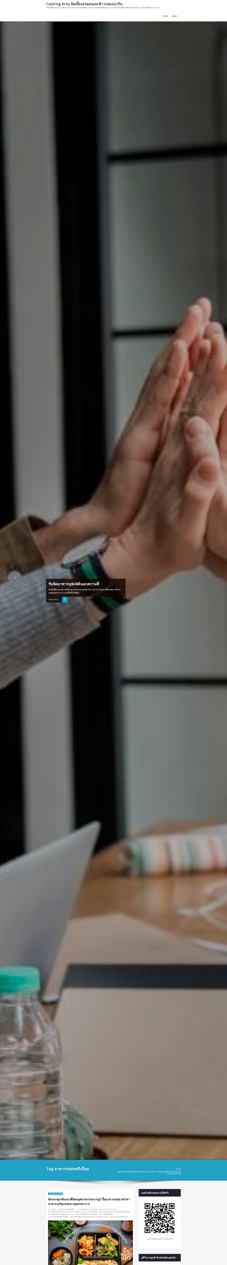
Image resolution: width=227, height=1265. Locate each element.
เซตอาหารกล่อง (102, 1217)
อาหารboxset (91, 1212)
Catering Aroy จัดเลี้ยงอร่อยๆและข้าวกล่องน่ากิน (84, 3)
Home (165, 16)
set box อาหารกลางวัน (107, 1209)
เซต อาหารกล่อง (89, 1217)
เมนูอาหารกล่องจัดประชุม (118, 1217)
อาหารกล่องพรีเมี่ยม (105, 1214)
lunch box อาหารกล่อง (88, 1209)
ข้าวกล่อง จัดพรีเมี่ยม (66, 1209)
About (174, 16)
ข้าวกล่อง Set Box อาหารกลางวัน (60, 1212)
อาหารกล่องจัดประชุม (122, 1212)
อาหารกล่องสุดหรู (75, 1217)
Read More (54, 599)
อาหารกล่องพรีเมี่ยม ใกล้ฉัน (58, 1217)
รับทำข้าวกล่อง (79, 1212)
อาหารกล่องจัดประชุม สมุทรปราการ (61, 1214)
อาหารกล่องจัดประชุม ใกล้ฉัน (86, 1214)
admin (53, 1209)
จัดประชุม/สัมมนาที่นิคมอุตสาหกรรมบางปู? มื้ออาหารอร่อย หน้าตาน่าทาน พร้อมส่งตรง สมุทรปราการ (149, 1172)
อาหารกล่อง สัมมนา (105, 1212)
